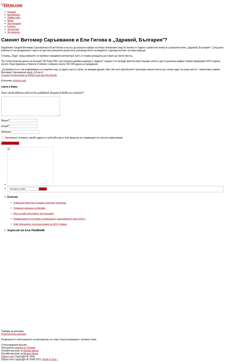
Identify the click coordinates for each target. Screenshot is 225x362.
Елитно (11, 26)
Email (5, 126)
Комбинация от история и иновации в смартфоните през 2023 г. (49, 218)
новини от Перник (25, 347)
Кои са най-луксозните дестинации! (33, 213)
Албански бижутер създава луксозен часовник (39, 202)
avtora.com (19, 80)
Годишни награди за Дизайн (29, 208)
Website (6, 131)
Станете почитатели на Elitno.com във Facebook (29, 75)
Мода (10, 20)
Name (5, 120)
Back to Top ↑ (50, 359)
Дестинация (14, 23)
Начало (11, 11)
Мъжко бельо (30, 353)
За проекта (13, 32)
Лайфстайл (13, 17)
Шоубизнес (13, 14)
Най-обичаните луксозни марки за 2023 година (40, 224)
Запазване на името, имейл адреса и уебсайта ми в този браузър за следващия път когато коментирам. (64, 137)
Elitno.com (7, 356)
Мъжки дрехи (30, 350)
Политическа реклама (13, 334)
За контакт (13, 29)
